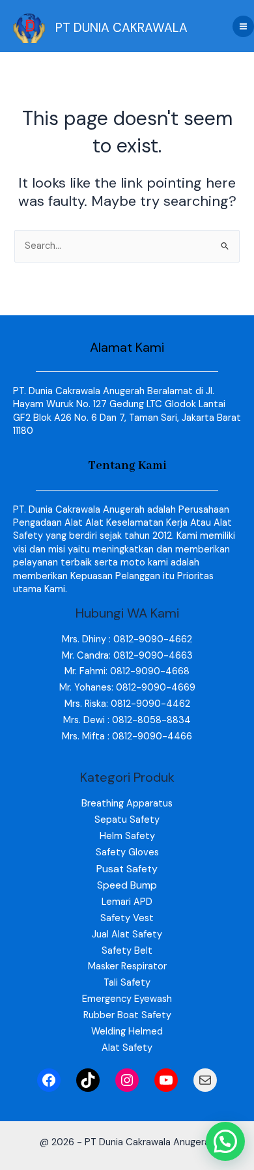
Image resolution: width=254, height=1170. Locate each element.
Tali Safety (127, 983)
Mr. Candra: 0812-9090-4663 (127, 655)
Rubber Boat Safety (127, 1015)
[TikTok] (88, 1080)
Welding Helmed (127, 1031)
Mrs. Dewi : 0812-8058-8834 (127, 720)
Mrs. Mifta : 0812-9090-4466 (127, 736)
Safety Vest (127, 918)
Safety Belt (127, 951)
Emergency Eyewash (127, 999)
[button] (225, 1141)
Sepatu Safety (127, 820)
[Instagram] (127, 1080)
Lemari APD (127, 902)
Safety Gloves (127, 852)
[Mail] (205, 1080)
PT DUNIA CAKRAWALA (121, 28)
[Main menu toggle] (243, 26)
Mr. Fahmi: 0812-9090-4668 (127, 671)
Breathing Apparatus (127, 803)
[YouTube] (166, 1080)
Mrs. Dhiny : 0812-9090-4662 (127, 639)
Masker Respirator (127, 966)
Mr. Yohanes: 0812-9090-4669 (127, 687)
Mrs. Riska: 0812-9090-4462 (127, 704)
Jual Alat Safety (127, 934)
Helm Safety (127, 836)
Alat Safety (127, 1048)
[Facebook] (49, 1080)
